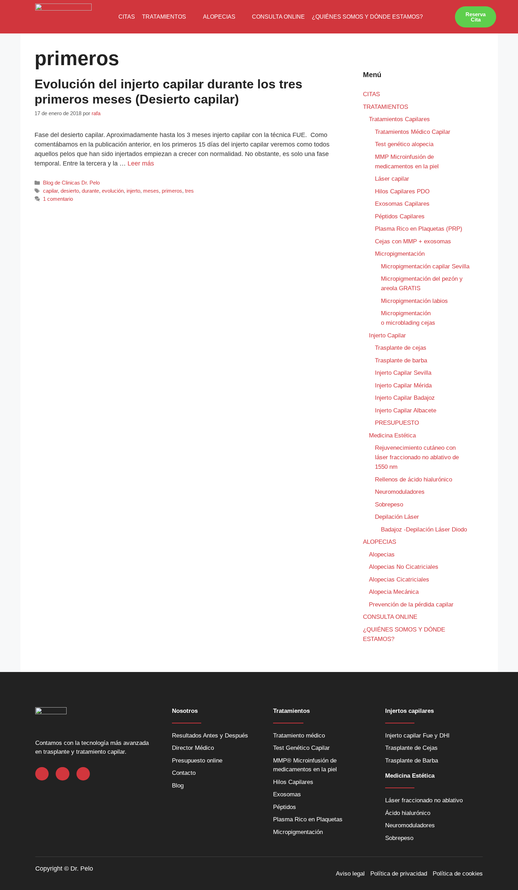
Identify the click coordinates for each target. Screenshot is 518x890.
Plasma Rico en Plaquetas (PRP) (418, 228)
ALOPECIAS (219, 17)
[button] (168, 17)
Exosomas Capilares (402, 203)
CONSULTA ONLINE (278, 17)
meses (151, 191)
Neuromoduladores (400, 491)
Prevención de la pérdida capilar (411, 604)
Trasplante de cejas (400, 347)
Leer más (141, 163)
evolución (113, 191)
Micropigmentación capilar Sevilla (425, 266)
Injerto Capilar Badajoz (405, 397)
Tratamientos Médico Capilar (412, 132)
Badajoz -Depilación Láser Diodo (424, 529)
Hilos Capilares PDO (402, 191)
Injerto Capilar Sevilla (403, 372)
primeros (172, 191)
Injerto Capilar (387, 335)
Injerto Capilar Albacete (405, 410)
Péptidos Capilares (400, 216)
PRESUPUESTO (397, 422)
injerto (133, 191)
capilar (50, 191)
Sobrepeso (389, 504)
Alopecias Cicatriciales (399, 579)
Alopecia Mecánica (394, 592)
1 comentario (58, 199)
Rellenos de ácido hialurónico (413, 479)
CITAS (126, 17)
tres (189, 191)
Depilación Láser (397, 517)
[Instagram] (62, 773)
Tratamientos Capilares (399, 119)
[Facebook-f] (42, 773)
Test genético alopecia (404, 144)
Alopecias (382, 554)
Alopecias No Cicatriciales (403, 567)
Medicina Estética (392, 435)
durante (90, 191)
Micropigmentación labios (414, 301)
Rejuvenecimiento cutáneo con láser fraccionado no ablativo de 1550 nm (417, 457)
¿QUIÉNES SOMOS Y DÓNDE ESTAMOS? (367, 17)
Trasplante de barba (401, 360)
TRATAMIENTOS (164, 17)
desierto (70, 191)
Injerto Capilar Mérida (403, 385)
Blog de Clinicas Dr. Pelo (71, 183)
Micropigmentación (400, 253)
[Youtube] (83, 773)
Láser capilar (393, 178)
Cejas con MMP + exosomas (413, 241)
